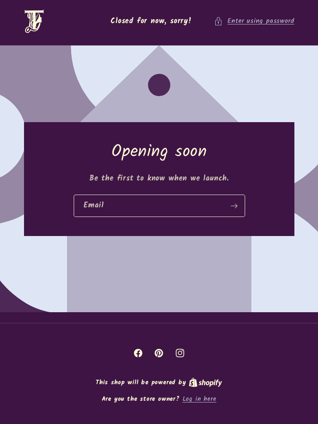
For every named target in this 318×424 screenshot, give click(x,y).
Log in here (200, 399)
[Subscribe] (233, 206)
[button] (254, 21)
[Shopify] (205, 383)
